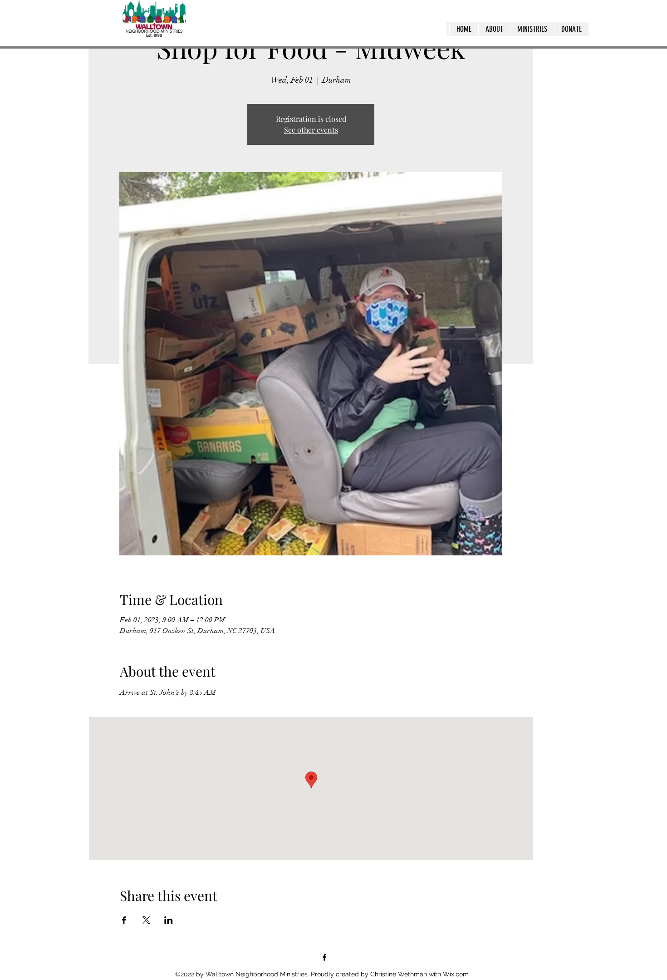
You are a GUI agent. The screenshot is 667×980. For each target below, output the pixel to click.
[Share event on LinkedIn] (168, 920)
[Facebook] (324, 957)
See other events (311, 129)
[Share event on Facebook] (124, 920)
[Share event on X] (146, 920)
